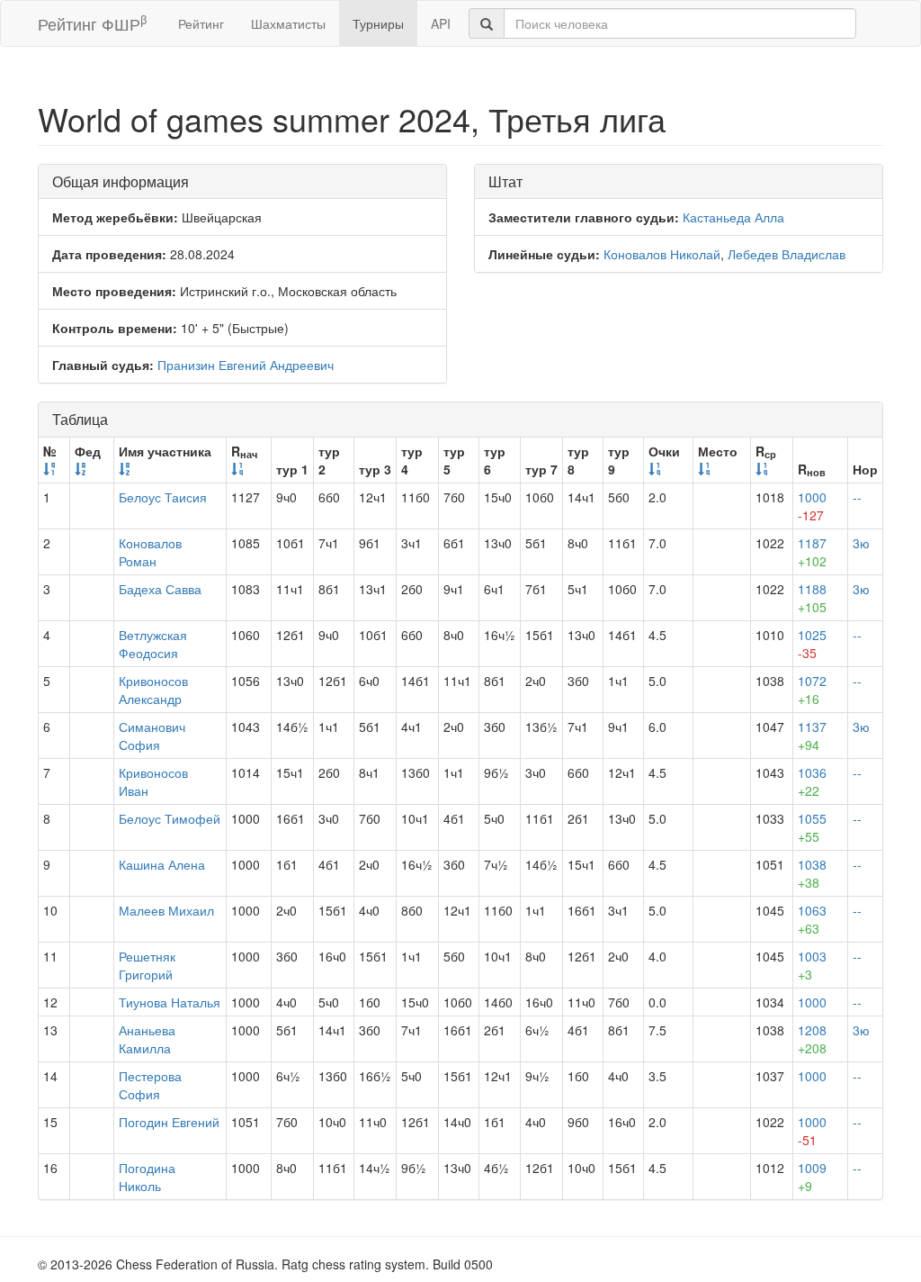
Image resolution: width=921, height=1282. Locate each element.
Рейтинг (201, 23)
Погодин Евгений (169, 1122)
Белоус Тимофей (169, 818)
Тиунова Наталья (169, 1002)
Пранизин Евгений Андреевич (245, 365)
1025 (812, 644)
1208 (812, 1039)
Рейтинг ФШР (92, 23)
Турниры (378, 23)
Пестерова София (150, 1085)
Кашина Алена (162, 864)
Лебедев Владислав (786, 254)
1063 (812, 919)
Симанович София (152, 736)
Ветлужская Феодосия (153, 644)
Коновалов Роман (150, 552)
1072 (812, 690)
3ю (861, 543)
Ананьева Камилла (147, 1039)
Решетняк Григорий (147, 965)
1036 (812, 781)
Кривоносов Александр (153, 690)
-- (857, 497)
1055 (812, 827)
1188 (812, 598)
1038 (812, 873)
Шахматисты (288, 23)
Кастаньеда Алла (733, 217)
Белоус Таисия (163, 497)
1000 (812, 506)
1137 (812, 736)
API (441, 23)
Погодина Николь (147, 1177)
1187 (812, 552)
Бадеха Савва (160, 589)
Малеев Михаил (166, 910)
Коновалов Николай (662, 254)
